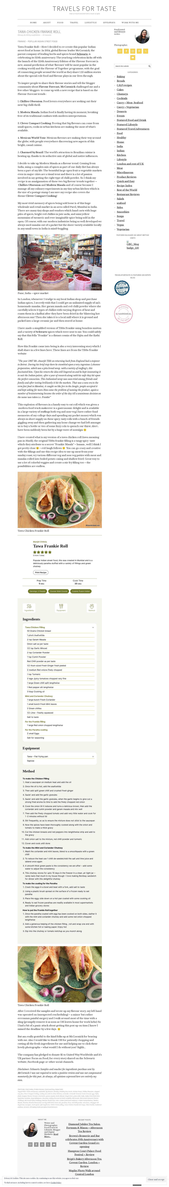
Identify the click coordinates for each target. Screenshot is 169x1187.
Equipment (61, 610)
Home (120, 142)
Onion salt (57, 1103)
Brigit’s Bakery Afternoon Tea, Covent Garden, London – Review (84, 1163)
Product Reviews (39, 1089)
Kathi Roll (96, 1096)
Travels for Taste (85, 8)
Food (26, 1089)
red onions (86, 1103)
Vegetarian (123, 229)
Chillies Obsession (88, 1091)
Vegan (120, 225)
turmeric (26, 1107)
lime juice (45, 1098)
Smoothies (123, 212)
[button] (93, 627)
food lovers (41, 1096)
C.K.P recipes (124, 85)
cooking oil (43, 1094)
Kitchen (121, 155)
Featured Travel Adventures (133, 129)
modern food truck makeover (69, 1100)
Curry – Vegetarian (128, 107)
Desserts (122, 111)
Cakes (120, 89)
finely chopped (22, 1096)
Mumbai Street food (35, 1103)
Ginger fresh (69, 1096)
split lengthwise (45, 1105)
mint (57, 1100)
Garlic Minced (60, 1096)
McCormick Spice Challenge (32, 1100)
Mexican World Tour (48, 1100)
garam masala (50, 1096)
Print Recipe (40, 572)
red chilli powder (77, 1103)
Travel (120, 220)
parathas (64, 1103)
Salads (120, 198)
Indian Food (88, 1096)
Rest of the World (127, 190)
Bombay (56, 1091)
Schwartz (82, 54)
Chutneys (122, 94)
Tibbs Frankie (90, 1105)
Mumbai (25, 1103)
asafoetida (42, 1091)
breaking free (64, 1091)
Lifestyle (122, 159)
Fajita (97, 1094)
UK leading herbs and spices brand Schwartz (44, 1107)
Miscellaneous (125, 172)
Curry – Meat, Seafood (130, 102)
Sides (120, 207)
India (82, 1096)
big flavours (49, 1091)
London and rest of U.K (130, 164)
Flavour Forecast (32, 1096)
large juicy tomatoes (24, 1098)
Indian (31, 1089)
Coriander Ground (75, 1094)
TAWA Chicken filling (57, 1105)
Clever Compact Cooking (31, 1094)
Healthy (121, 137)
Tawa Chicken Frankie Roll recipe (74, 1105)
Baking (121, 76)
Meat (120, 168)
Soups (120, 216)
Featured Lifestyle (127, 124)
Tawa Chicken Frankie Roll (39, 31)
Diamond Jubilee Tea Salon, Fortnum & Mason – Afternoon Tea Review (84, 1128)
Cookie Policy (56, 1183)
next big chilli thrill (48, 1103)
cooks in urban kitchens (54, 1094)
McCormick (75, 1098)
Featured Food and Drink (131, 120)
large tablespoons (36, 1098)
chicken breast (77, 1091)
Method (92, 610)
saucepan (28, 1105)
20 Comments (47, 35)
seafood (121, 203)
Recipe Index (59, 1089)
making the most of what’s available (60, 1098)
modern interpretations (85, 1100)
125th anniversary (32, 1091)
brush (70, 1091)
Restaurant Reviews (128, 194)
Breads (121, 81)
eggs (93, 1094)
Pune (69, 1103)
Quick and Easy (50, 1089)
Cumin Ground (86, 1094)
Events (121, 116)
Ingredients (29, 610)
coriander (66, 1094)
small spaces (35, 1105)
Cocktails (122, 98)
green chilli (76, 1096)
